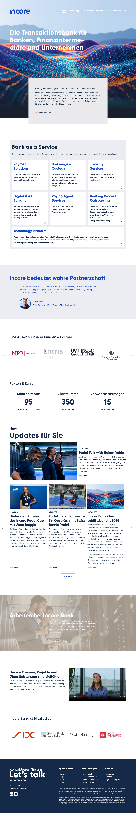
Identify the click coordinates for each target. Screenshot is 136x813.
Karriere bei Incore (61, 641)
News (61, 780)
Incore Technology (90, 777)
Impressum (109, 774)
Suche (61, 782)
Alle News (68, 576)
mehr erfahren (45, 113)
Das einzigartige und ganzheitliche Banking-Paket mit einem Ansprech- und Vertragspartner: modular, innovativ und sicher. (64, 154)
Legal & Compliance (114, 780)
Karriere (62, 774)
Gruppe (62, 777)
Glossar (108, 777)
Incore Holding (88, 782)
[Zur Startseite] (20, 11)
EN (125, 11)
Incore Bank (87, 774)
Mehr (85, 476)
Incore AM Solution (90, 780)
